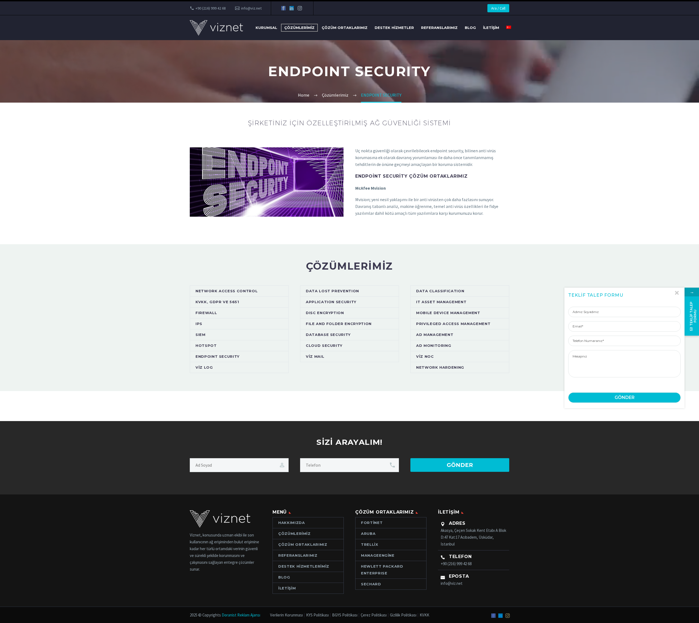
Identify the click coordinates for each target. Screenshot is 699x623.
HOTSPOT (206, 345)
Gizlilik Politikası (403, 615)
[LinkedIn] (292, 8)
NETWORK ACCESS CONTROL (226, 291)
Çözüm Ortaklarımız (345, 27)
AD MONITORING (433, 345)
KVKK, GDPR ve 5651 (217, 302)
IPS (199, 323)
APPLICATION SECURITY (331, 302)
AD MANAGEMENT (434, 334)
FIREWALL (206, 313)
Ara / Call (498, 8)
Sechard (371, 584)
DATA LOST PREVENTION (332, 291)
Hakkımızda (291, 522)
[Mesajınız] (624, 363)
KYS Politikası (317, 615)
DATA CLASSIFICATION (440, 291)
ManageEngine (378, 555)
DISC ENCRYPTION (325, 313)
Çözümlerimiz (299, 27)
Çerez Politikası (374, 615)
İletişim (491, 27)
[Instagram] (300, 8)
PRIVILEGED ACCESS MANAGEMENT (453, 323)
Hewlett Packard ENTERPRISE (382, 569)
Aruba (368, 533)
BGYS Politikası (344, 615)
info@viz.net (251, 8)
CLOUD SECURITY (324, 345)
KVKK (424, 615)
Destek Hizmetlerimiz (303, 566)
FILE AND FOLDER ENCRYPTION (339, 323)
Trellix (369, 544)
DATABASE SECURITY (328, 334)
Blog (470, 27)
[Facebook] (283, 8)
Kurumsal (266, 27)
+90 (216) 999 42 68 (211, 8)
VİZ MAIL (315, 356)
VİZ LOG (204, 367)
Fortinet (372, 522)
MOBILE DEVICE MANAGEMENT (448, 313)
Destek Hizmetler (394, 27)
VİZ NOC (425, 356)
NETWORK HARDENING (440, 367)
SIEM (201, 334)
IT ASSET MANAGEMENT (441, 302)
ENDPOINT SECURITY (217, 356)
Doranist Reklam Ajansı (241, 615)
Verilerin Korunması (286, 615)
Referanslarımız (439, 27)
